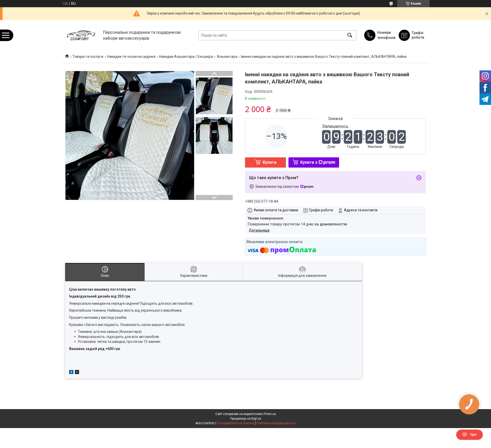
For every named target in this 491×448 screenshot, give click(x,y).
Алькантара (227, 56)
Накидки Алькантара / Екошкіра (186, 56)
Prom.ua (270, 414)
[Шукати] (350, 35)
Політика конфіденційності (276, 423)
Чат (473, 435)
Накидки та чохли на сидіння (131, 56)
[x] (77, 373)
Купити (269, 162)
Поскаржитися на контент (235, 423)
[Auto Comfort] (81, 35)
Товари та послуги (87, 56)
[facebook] (71, 373)
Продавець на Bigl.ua (245, 418)
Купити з (308, 162)
